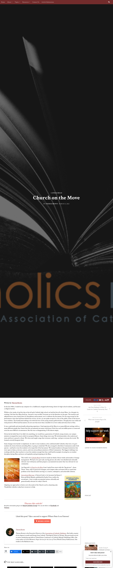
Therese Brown (52, 204)
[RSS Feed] (103, 400)
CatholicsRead (56, 193)
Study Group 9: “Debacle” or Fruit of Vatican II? (104, 550)
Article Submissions (48, 2)
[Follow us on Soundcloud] (105, 400)
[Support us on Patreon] (108, 400)
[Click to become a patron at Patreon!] (42, 523)
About (9, 2)
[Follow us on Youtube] (100, 400)
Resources (25, 2)
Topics (17, 2)
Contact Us (35, 2)
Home (3, 2)
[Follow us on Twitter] (97, 400)
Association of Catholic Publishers (55, 533)
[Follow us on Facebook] (95, 400)
